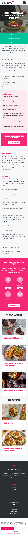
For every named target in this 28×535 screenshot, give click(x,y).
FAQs (14, 504)
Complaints (14, 509)
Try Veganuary (14, 142)
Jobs (14, 494)
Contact (14, 489)
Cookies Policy (14, 511)
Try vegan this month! (14, 469)
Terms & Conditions (14, 502)
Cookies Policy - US (10, 533)
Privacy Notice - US (18, 533)
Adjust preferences (14, 531)
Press (14, 492)
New (8, 288)
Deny (20, 528)
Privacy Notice (14, 513)
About (14, 487)
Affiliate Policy (14, 507)
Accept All (7, 528)
